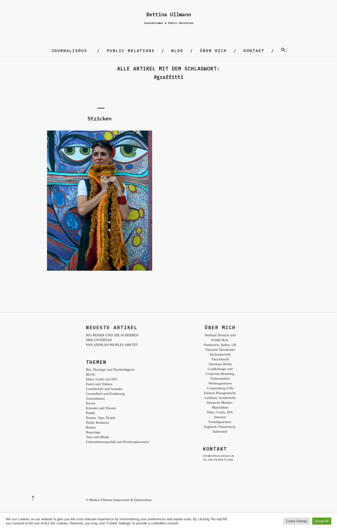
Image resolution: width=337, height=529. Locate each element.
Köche (90, 403)
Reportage (93, 432)
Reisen (91, 427)
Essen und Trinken (99, 384)
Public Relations (131, 50)
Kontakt (253, 50)
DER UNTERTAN (99, 340)
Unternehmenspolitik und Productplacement (117, 442)
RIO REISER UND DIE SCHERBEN (112, 335)
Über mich (213, 50)
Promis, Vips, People (101, 418)
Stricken (99, 118)
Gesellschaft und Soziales (104, 389)
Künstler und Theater (101, 408)
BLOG (177, 50)
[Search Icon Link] (283, 50)
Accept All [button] (322, 521)
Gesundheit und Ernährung (105, 393)
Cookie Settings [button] (296, 521)
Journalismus (69, 50)
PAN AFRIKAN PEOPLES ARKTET (112, 345)
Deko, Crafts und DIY (102, 379)
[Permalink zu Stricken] (99, 269)
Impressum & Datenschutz (133, 500)
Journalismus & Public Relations (168, 23)
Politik (90, 413)
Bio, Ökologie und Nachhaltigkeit (110, 369)
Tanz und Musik (97, 437)
